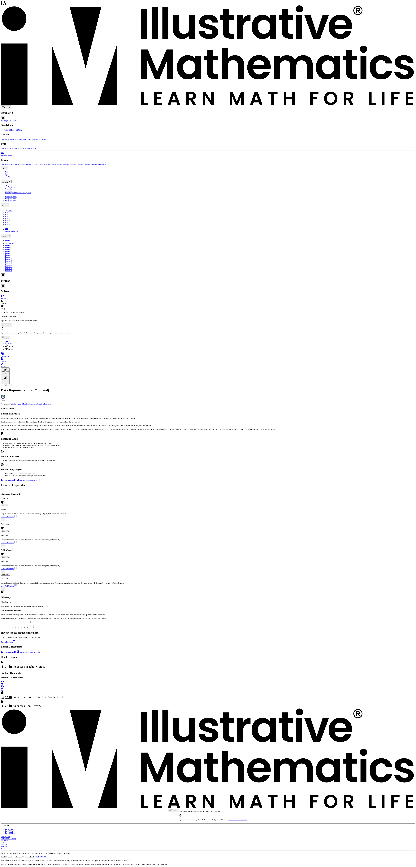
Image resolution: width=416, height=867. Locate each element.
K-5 (6, 172)
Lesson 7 (8, 253)
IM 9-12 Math (10, 833)
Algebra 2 (8, 191)
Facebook (4, 846)
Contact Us (5, 842)
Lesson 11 (8, 261)
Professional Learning (8, 839)
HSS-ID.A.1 (5, 531)
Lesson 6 (8, 251)
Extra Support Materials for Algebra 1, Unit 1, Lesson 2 (31, 404)
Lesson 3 (8, 245)
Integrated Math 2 (11, 199)
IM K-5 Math (9, 829)
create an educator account (60, 333)
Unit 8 (7, 224)
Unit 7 (7, 222)
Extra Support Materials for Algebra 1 (18, 193)
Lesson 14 (8, 267)
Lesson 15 (8, 269)
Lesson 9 (8, 257)
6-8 (6, 174)
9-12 (3, 168)
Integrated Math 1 (11, 197)
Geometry (8, 189)
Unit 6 (7, 220)
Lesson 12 (8, 263)
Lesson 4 (8, 247)
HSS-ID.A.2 (5, 574)
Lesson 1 (8, 240)
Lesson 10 (8, 259)
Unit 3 (7, 214)
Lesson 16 (8, 271)
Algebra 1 (5, 182)
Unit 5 (7, 218)
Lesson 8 (8, 255)
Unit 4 (7, 216)
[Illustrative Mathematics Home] (208, 53)
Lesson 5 (8, 249)
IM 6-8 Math (9, 831)
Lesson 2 (4, 236)
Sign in (7, 666)
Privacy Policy (6, 837)
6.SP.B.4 (4, 505)
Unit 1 (3, 206)
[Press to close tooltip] (3, 519)
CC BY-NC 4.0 (40, 857)
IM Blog (4, 844)
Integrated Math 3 (11, 201)
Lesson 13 (8, 265)
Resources (4, 841)
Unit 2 (7, 213)
